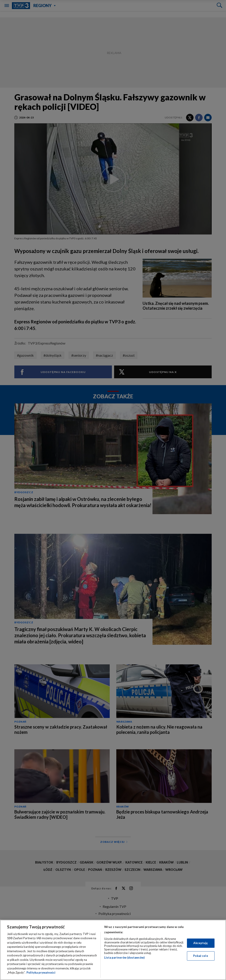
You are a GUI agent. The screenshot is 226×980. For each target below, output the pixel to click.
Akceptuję (200, 943)
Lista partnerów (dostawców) (124, 957)
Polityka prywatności (40, 972)
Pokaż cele (200, 956)
